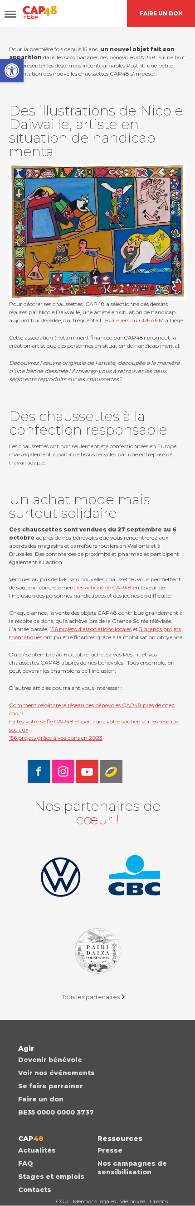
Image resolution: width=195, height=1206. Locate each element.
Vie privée (132, 1201)
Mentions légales (94, 1201)
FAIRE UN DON (161, 13)
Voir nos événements (56, 1073)
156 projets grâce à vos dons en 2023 (55, 737)
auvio (111, 771)
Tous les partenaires (91, 996)
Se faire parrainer (50, 1086)
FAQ (25, 1163)
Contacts (34, 1190)
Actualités (37, 1150)
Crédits (159, 1201)
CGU (62, 1201)
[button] (12, 70)
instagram (63, 771)
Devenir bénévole (50, 1060)
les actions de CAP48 (104, 587)
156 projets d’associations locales (91, 629)
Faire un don (40, 1099)
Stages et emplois (51, 1176)
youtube (87, 771)
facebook (39, 771)
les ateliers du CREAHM (133, 320)
